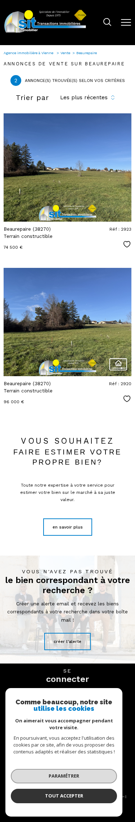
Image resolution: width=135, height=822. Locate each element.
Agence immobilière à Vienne (29, 53)
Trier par (32, 97)
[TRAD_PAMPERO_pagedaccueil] (45, 32)
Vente (65, 53)
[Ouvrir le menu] (126, 22)
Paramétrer (64, 776)
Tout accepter (64, 795)
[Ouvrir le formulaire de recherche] (107, 23)
